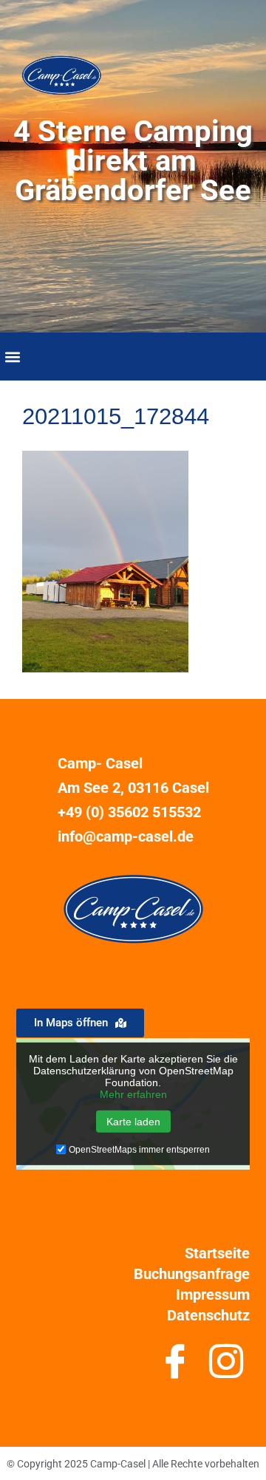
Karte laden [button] (133, 1122)
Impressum (213, 1294)
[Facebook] (174, 1367)
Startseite (217, 1253)
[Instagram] (225, 1367)
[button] (12, 356)
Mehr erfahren (133, 1094)
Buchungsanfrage (192, 1273)
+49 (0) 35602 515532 (129, 812)
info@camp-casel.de (126, 836)
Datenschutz (208, 1315)
